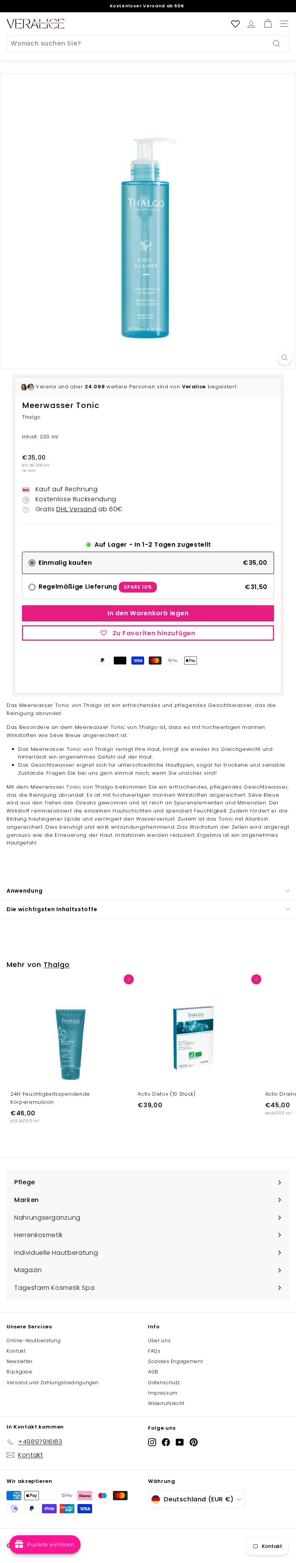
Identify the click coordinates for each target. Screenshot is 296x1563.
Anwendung (24, 891)
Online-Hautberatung (34, 1340)
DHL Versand (76, 509)
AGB (153, 1371)
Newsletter (20, 1361)
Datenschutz (164, 1382)
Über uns (159, 1340)
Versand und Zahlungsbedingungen (53, 1382)
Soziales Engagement (175, 1361)
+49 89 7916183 (190, 6)
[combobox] (148, 43)
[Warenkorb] (268, 23)
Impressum (163, 1393)
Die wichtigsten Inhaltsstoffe (52, 909)
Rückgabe (19, 1371)
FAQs (154, 1351)
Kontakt (16, 1351)
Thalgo (56, 964)
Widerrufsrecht (166, 1403)
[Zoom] (285, 358)
